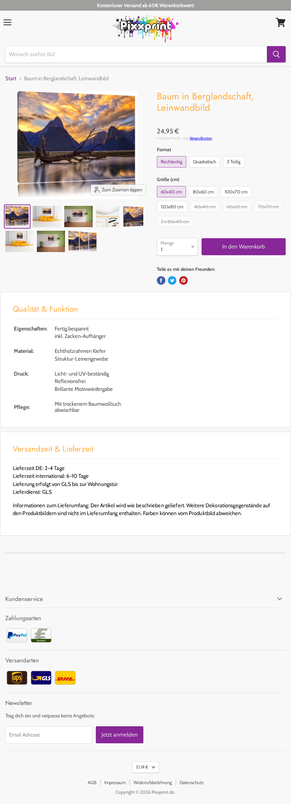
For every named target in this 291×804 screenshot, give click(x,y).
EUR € (142, 767)
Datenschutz (192, 782)
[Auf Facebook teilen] (161, 280)
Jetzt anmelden (119, 734)
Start (10, 79)
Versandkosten (201, 138)
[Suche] (276, 54)
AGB (92, 782)
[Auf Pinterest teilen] (183, 280)
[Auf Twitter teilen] (172, 280)
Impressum (115, 782)
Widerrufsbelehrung (152, 782)
